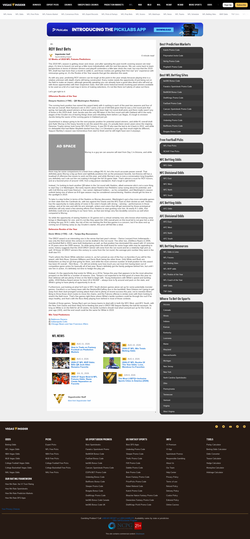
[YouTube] (231, 426)
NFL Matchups (154, 14)
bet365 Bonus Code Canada (97, 500)
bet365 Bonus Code (171, 81)
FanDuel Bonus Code (94, 458)
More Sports (195, 4)
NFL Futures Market (50, 14)
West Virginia (168, 411)
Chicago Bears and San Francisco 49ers (69, 324)
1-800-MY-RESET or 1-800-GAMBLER (118, 518)
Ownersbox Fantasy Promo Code (140, 500)
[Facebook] (217, 426)
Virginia (166, 406)
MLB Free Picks (52, 458)
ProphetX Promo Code (172, 67)
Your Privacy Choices (11, 509)
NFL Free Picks (170, 146)
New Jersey (168, 366)
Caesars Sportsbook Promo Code (177, 109)
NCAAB (180, 4)
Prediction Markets (114, 4)
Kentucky (167, 333)
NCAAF (169, 4)
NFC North (167, 190)
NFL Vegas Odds (12, 449)
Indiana (166, 321)
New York (167, 372)
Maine (165, 344)
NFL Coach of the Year (172, 280)
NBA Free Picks (52, 454)
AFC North (167, 233)
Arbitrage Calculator (214, 472)
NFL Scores (140, 14)
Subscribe (241, 5)
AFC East (167, 222)
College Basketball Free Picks (58, 468)
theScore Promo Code (172, 115)
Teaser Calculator (213, 458)
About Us (170, 463)
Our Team (170, 468)
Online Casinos (172, 505)
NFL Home (7, 14)
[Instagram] (245, 426)
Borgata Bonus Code (172, 131)
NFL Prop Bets (126, 14)
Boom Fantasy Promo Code (137, 477)
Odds (209, 4)
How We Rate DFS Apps (15, 498)
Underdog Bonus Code (95, 477)
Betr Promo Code (133, 472)
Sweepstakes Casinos (88, 4)
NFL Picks (33, 14)
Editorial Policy (172, 500)
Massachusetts (169, 355)
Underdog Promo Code (172, 120)
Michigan (167, 361)
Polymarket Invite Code (173, 56)
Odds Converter (213, 454)
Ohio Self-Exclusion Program (125, 520)
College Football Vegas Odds (17, 463)
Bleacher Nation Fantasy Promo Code (142, 495)
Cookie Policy (172, 495)
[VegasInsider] (17, 429)
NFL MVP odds (169, 269)
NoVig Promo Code (171, 61)
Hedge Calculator (213, 463)
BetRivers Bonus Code (95, 482)
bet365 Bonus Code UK (95, 505)
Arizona (166, 304)
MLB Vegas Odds (12, 458)
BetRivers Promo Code (173, 126)
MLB (149, 4)
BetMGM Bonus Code (172, 92)
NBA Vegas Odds (12, 454)
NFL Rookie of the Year (173, 274)
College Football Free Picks (57, 463)
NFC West (167, 184)
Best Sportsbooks (93, 445)
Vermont (166, 400)
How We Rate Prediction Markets (19, 493)
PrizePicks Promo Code (136, 482)
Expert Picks (53, 4)
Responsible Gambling (175, 458)
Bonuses (37, 4)
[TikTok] (238, 426)
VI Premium (171, 445)
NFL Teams (179, 14)
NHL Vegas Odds (12, 472)
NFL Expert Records (90, 14)
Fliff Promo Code (133, 463)
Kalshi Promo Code (171, 50)
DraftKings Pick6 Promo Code (138, 505)
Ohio (165, 383)
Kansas (166, 327)
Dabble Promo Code (134, 468)
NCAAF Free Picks (171, 151)
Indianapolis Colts (59, 321)
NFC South (168, 195)
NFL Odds (19, 14)
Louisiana (167, 338)
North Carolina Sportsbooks (174, 378)
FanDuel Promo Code (172, 103)
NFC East (167, 178)
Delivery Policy (172, 491)
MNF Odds (223, 14)
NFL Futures (168, 258)
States (221, 4)
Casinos (68, 4)
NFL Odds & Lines (171, 252)
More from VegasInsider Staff (79, 401)
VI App (169, 449)
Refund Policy (172, 486)
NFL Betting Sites (209, 14)
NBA (140, 4)
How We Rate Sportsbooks (16, 489)
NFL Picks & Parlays (109, 14)
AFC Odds (167, 209)
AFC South (168, 239)
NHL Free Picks (52, 472)
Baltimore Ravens (59, 319)
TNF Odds (235, 14)
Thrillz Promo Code (134, 458)
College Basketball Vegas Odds (18, 468)
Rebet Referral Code (134, 486)
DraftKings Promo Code (173, 98)
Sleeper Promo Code (94, 486)
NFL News (167, 14)
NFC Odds (167, 165)
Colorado (167, 310)
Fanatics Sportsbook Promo (97, 449)
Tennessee (167, 394)
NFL (131, 4)
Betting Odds (10, 445)
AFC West (167, 227)
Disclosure (140, 534)
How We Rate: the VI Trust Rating (19, 484)
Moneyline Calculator (215, 468)
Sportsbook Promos (174, 454)
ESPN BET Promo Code (96, 472)
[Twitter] (224, 426)
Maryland (167, 349)
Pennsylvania (169, 389)
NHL (159, 4)
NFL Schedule (193, 14)
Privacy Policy (172, 477)
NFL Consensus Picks (70, 14)
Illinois (166, 316)
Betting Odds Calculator (216, 449)
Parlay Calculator (213, 445)
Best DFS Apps (132, 445)
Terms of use (171, 482)
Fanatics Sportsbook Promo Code (177, 86)
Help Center (171, 472)
